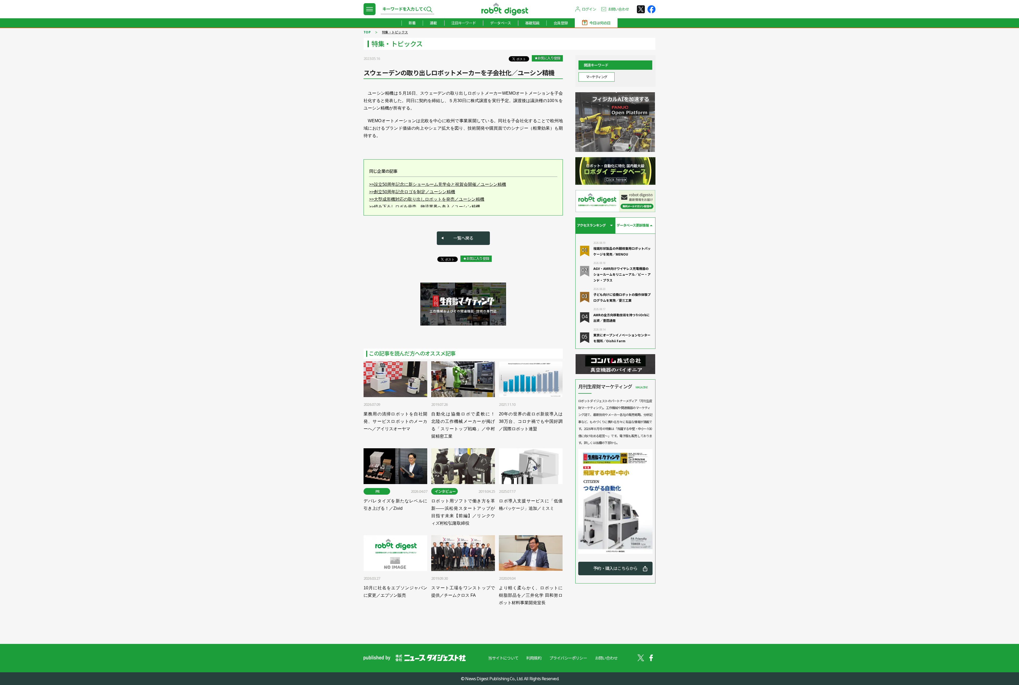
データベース (500, 22)
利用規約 (533, 658)
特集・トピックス (395, 32)
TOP (367, 32)
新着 (412, 22)
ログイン (589, 9)
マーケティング (596, 76)
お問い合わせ (618, 9)
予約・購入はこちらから (615, 568)
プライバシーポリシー (568, 658)
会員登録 (561, 22)
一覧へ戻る (463, 238)
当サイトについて (503, 658)
